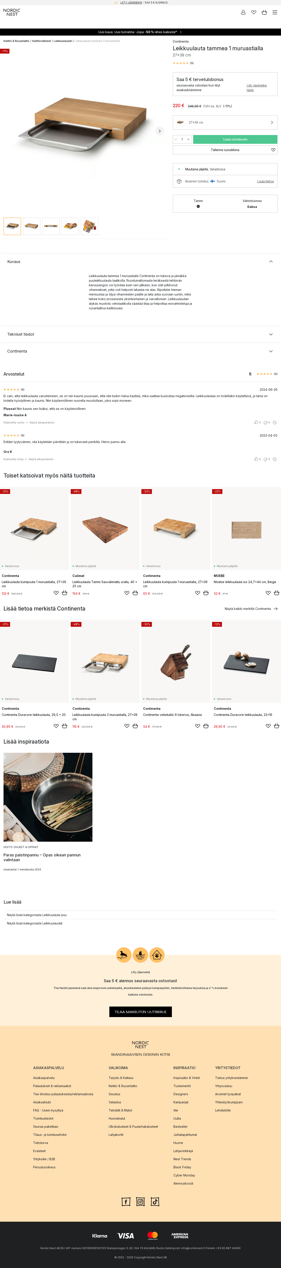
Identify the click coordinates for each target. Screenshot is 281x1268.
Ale (175, 1110)
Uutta (177, 1118)
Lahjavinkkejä (183, 1151)
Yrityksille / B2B (44, 1159)
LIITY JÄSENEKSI (131, 2)
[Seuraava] (159, 131)
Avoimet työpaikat (228, 1094)
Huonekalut (117, 1118)
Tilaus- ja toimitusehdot (50, 1134)
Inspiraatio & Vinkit (186, 1077)
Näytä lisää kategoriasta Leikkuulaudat (34, 923)
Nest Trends (182, 1159)
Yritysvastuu (223, 1086)
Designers (180, 1094)
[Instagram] (140, 1201)
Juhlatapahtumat (185, 1134)
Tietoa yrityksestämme (231, 1077)
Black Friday (182, 1167)
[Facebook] (126, 1201)
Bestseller (180, 1126)
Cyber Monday (184, 1175)
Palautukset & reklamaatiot (52, 1086)
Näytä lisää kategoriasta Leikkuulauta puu (37, 915)
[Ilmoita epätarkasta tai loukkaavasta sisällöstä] (274, 422)
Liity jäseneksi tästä (257, 87)
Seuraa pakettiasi (45, 1126)
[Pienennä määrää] (176, 139)
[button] (183, 63)
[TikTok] (155, 1201)
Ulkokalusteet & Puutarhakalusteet (133, 1126)
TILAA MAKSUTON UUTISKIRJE (141, 1012)
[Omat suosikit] (254, 12)
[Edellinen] (8, 131)
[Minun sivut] (243, 12)
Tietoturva (40, 1142)
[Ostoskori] (264, 12)
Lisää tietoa (265, 181)
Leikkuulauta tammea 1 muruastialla (97, 41)
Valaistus (115, 1102)
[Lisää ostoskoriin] (64, 592)
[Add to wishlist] (56, 593)
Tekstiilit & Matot (120, 1110)
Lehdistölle (223, 1110)
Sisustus (114, 1094)
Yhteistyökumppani (229, 1102)
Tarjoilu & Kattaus (121, 1077)
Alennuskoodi (183, 1183)
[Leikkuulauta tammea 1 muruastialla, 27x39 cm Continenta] (84, 130)
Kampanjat (180, 1102)
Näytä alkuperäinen (42, 422)
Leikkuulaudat (63, 41)
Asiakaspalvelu (44, 1077)
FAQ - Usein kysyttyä (48, 1110)
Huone (178, 1142)
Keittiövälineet (41, 41)
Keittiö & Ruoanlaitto (16, 41)
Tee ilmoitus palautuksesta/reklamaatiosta (63, 1094)
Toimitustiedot (43, 1118)
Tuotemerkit (182, 1086)
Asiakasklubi (42, 1102)
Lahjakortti (116, 1134)
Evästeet (39, 1151)
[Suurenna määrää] (188, 139)
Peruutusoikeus (44, 1167)
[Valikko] (275, 12)
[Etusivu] (12, 12)
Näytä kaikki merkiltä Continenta (248, 609)
